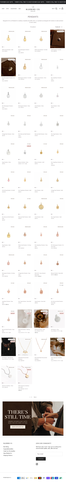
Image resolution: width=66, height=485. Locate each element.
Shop (3, 8)
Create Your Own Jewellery (9, 451)
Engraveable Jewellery (8, 449)
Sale (20, 8)
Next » (35, 397)
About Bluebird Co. (7, 453)
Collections (14, 8)
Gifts (7, 8)
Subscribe (40, 458)
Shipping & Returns (7, 455)
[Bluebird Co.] (33, 9)
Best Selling (6, 447)
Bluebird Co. (8, 477)
